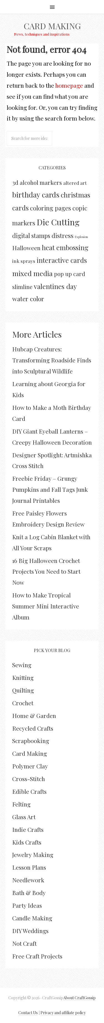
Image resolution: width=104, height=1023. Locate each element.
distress (62, 235)
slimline (22, 286)
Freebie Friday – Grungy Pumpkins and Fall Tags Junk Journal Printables (50, 489)
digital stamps (31, 235)
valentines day (55, 286)
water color (28, 298)
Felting (21, 804)
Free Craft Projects (37, 956)
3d (15, 182)
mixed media (32, 273)
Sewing (21, 665)
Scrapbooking (30, 740)
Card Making (52, 25)
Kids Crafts (26, 842)
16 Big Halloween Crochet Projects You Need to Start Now (46, 571)
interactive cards (62, 260)
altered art (75, 183)
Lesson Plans (29, 867)
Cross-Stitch (28, 778)
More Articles (37, 334)
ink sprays (23, 261)
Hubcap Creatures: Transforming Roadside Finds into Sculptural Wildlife (51, 360)
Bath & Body (29, 892)
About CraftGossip (79, 997)
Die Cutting (58, 222)
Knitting (23, 677)
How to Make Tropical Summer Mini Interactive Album (45, 606)
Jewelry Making (32, 854)
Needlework (28, 880)
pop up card (69, 273)
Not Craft (24, 943)
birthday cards (35, 194)
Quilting (23, 690)
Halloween (26, 248)
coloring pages (50, 208)
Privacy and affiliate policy (63, 1012)
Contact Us (28, 1012)
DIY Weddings (30, 930)
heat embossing (65, 247)
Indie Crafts (28, 829)
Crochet (22, 703)
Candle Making (32, 918)
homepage (69, 85)
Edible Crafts (29, 791)
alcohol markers (41, 182)
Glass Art (23, 817)
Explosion (81, 237)
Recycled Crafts (32, 728)
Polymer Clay (30, 766)
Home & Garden (34, 715)
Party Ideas (27, 905)
